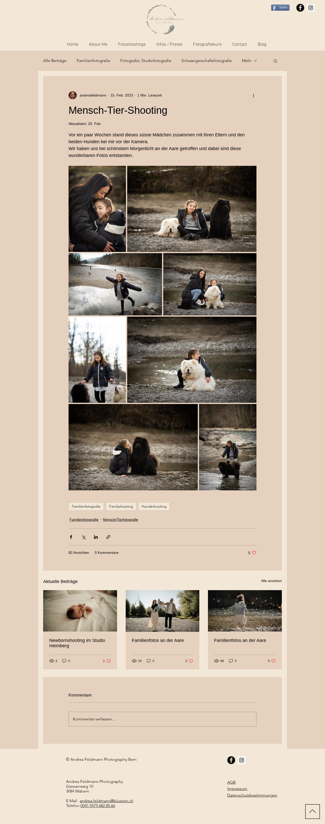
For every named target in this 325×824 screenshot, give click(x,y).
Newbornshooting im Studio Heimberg (77, 643)
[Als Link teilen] (108, 537)
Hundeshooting (154, 506)
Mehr (246, 60)
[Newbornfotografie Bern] (80, 611)
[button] (275, 61)
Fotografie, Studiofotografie (145, 60)
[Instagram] (311, 8)
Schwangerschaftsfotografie (207, 60)
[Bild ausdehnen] (97, 209)
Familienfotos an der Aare (158, 640)
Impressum (237, 788)
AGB (231, 782)
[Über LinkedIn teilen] (95, 537)
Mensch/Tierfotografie (120, 520)
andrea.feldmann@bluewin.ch (106, 800)
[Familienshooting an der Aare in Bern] (163, 611)
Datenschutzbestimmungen (252, 795)
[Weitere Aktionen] (253, 95)
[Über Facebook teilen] (71, 537)
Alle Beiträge (55, 60)
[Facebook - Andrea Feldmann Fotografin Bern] (300, 8)
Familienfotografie (93, 60)
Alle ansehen (271, 581)
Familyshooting (121, 506)
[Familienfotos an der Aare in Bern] (245, 611)
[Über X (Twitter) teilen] (83, 537)
